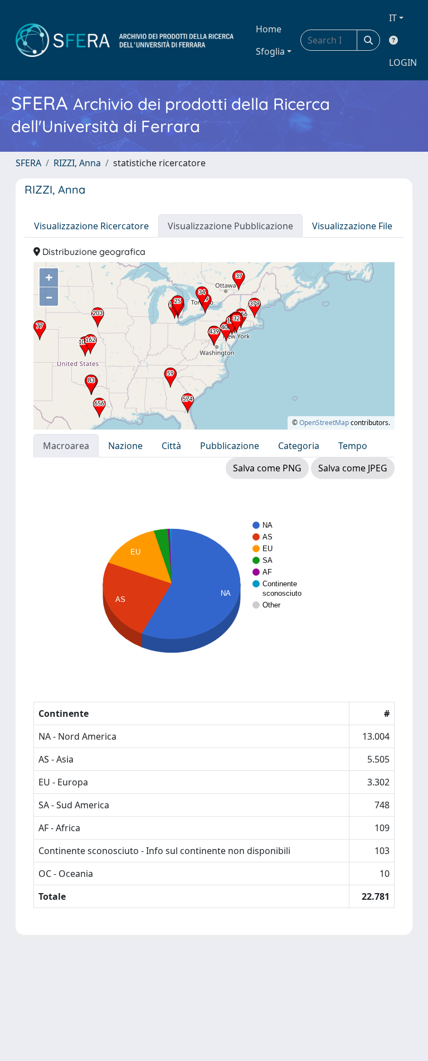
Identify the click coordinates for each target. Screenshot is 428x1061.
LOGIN (403, 62)
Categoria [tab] (298, 446)
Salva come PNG (267, 468)
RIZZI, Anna (77, 163)
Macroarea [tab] (66, 446)
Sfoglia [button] (270, 51)
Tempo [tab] (352, 446)
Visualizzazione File (352, 226)
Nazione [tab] (125, 446)
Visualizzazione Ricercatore (91, 226)
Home (268, 29)
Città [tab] (171, 446)
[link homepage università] (124, 40)
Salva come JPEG (352, 468)
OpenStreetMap (324, 422)
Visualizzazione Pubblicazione (230, 226)
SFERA (28, 163)
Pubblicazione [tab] (229, 446)
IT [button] (393, 18)
